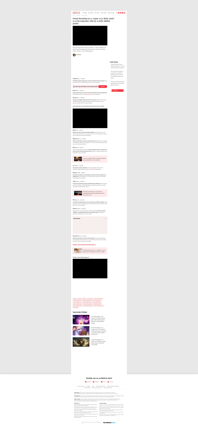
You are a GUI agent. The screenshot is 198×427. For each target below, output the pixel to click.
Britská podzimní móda (120, 395)
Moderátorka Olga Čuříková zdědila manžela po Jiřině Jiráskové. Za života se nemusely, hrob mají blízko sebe (85, 405)
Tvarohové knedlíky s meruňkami (79, 400)
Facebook (89, 381)
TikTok (104, 381)
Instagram (97, 381)
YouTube (111, 381)
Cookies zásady (87, 387)
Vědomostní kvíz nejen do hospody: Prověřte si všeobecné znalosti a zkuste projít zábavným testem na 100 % (111, 410)
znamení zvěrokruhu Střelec (77, 305)
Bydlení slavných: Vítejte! (91, 393)
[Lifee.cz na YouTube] (124, 13)
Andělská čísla (108, 392)
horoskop (74, 298)
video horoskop (75, 307)
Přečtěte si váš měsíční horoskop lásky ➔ (84, 244)
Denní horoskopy (90, 298)
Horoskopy (85, 12)
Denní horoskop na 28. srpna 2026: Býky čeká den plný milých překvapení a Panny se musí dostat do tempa (98, 320)
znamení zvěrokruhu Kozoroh (98, 305)
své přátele (90, 169)
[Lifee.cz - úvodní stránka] (76, 13)
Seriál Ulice (113, 395)
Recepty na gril (115, 393)
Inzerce (93, 386)
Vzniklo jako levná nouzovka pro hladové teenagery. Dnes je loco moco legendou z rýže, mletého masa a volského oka (111, 415)
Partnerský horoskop (96, 392)
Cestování (113, 392)
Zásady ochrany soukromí (97, 387)
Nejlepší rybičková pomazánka (114, 399)
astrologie (79, 298)
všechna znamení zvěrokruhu (88, 305)
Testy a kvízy (103, 392)
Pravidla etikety (82, 392)
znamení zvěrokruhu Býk (77, 300)
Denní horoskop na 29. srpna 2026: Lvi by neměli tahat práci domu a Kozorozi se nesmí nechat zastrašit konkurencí (98, 331)
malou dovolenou (89, 94)
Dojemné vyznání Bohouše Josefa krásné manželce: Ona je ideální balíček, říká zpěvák (117, 83)
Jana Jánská (78, 54)
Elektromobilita (111, 396)
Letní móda (105, 393)
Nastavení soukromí (108, 387)
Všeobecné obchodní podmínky (113, 386)
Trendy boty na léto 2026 (79, 396)
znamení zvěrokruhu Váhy (97, 302)
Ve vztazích (89, 239)
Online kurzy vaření (81, 386)
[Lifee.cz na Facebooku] (118, 13)
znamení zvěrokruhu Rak (97, 300)
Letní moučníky (105, 396)
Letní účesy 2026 (99, 396)
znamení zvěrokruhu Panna (86, 302)
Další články (115, 90)
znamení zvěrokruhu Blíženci (87, 300)
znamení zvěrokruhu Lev (77, 302)
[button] (117, 12)
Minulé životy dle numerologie (93, 395)
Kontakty (88, 386)
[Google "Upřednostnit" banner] (90, 88)
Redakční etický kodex (100, 386)
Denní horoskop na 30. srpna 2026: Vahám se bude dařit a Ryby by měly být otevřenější (98, 342)
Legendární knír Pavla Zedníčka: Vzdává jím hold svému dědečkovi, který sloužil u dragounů (85, 410)
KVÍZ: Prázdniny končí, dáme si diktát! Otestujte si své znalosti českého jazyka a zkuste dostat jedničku (111, 408)
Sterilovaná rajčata (83, 399)
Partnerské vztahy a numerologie (104, 395)
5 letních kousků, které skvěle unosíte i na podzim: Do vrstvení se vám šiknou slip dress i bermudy (118, 66)
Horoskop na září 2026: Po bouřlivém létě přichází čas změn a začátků (111, 404)
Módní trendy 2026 (99, 393)
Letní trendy (110, 393)
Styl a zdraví (97, 12)
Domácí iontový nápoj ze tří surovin (94, 399)
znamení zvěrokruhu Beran (98, 298)
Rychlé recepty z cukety (105, 399)
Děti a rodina (90, 12)
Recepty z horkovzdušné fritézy (91, 400)
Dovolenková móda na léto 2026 (89, 396)
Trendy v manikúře (83, 395)
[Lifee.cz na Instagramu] (120, 13)
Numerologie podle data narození (80, 393)
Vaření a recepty (111, 12)
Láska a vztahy (103, 12)
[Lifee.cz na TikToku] (122, 13)
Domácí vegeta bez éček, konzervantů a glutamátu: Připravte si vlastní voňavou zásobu (111, 413)
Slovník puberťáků (89, 392)
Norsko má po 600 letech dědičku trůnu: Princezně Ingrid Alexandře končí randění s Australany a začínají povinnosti (86, 412)
